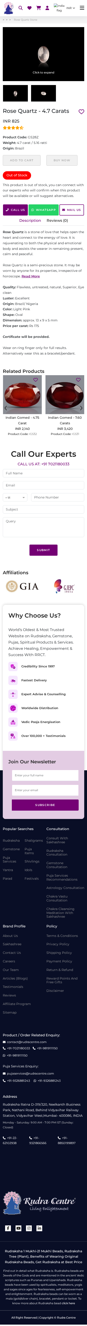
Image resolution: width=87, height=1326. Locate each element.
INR (69, 8)
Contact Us (12, 953)
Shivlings (32, 861)
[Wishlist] (29, 8)
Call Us (18, 210)
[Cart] (38, 8)
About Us (10, 936)
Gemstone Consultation (56, 865)
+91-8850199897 (67, 1140)
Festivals (32, 879)
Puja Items (29, 851)
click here (68, 1303)
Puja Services (9, 860)
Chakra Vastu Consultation (57, 898)
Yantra (8, 870)
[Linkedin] (39, 1228)
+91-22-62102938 (10, 1140)
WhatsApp (46, 210)
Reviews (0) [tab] (57, 220)
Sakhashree (12, 944)
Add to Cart (21, 160)
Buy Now (62, 160)
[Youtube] (18, 1228)
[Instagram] (29, 1228)
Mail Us (74, 210)
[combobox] (15, 498)
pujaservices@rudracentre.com (30, 1073)
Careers (9, 961)
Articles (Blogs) (15, 978)
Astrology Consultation (65, 888)
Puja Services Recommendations (61, 878)
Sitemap (9, 1013)
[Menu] (82, 8)
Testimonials (13, 987)
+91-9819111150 (47, 1048)
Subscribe (45, 805)
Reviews (9, 995)
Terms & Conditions (62, 936)
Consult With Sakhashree (57, 840)
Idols (28, 870)
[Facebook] (8, 1228)
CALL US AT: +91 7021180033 (43, 464)
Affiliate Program (17, 1004)
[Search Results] (21, 8)
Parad (7, 879)
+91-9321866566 (37, 1140)
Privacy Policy (57, 944)
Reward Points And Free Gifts (61, 980)
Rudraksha (11, 841)
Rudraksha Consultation (56, 853)
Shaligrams (34, 841)
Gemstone (11, 849)
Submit (43, 550)
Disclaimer (55, 991)
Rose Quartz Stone (25, 19)
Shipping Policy (59, 953)
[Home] (8, 8)
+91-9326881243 (18, 1080)
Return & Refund (59, 970)
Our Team (11, 970)
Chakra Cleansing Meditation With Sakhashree (60, 913)
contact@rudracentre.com (27, 1042)
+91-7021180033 (18, 1048)
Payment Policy (59, 961)
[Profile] (47, 8)
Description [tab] (30, 220)
